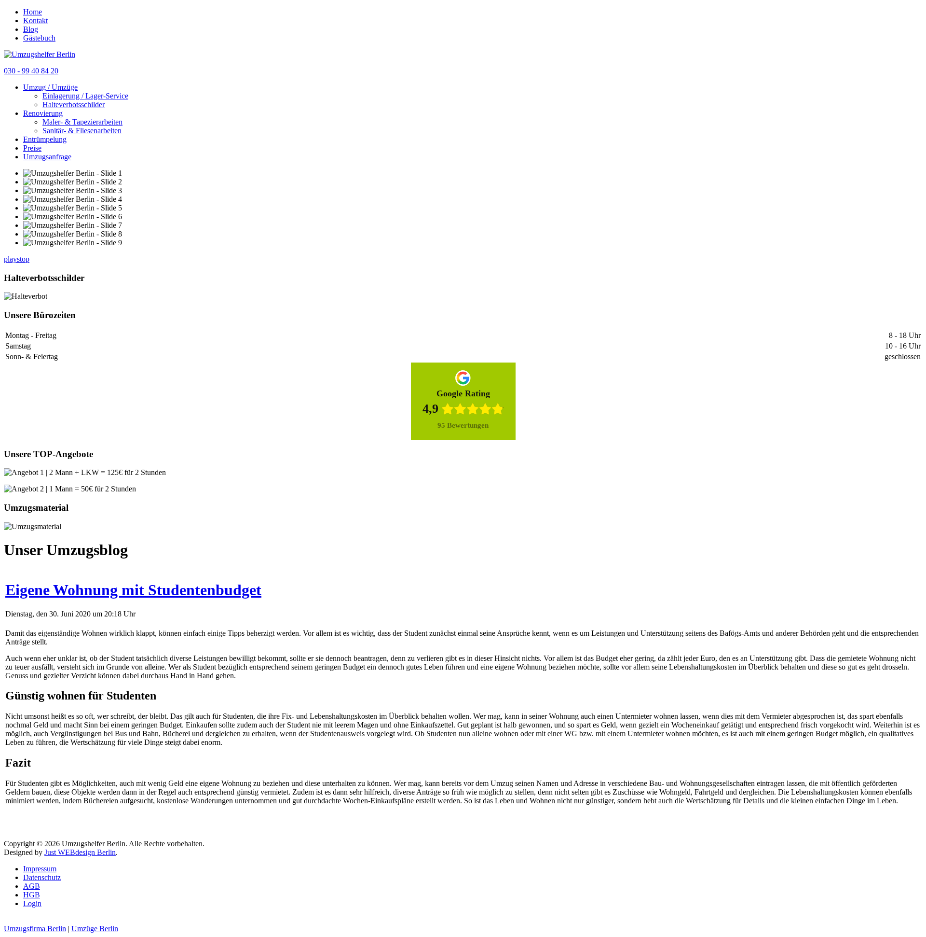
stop (23, 259)
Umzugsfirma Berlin (35, 928)
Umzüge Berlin (94, 928)
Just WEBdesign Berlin (80, 852)
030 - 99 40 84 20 (31, 71)
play (10, 259)
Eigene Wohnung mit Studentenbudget (133, 590)
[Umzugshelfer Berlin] (39, 54)
